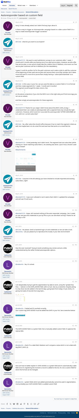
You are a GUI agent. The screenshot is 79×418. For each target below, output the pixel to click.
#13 (76, 261)
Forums (12, 5)
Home (4, 5)
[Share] (73, 22)
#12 (76, 245)
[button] (26, 5)
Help (68, 413)
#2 (76, 38)
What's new (21, 5)
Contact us (43, 413)
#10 (76, 210)
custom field (32, 18)
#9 (76, 194)
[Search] (76, 5)
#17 (76, 342)
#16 (76, 325)
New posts (4, 9)
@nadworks (19, 264)
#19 (76, 378)
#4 (76, 81)
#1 (76, 22)
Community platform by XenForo (39, 416)
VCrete (4, 18)
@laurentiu (19, 232)
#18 (76, 362)
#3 (76, 57)
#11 (76, 226)
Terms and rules (52, 413)
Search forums (13, 9)
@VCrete (18, 42)
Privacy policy (62, 413)
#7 (76, 139)
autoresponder (23, 18)
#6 (76, 121)
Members (33, 5)
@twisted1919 (20, 60)
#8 (76, 175)
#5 (76, 104)
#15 (76, 305)
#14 (76, 281)
